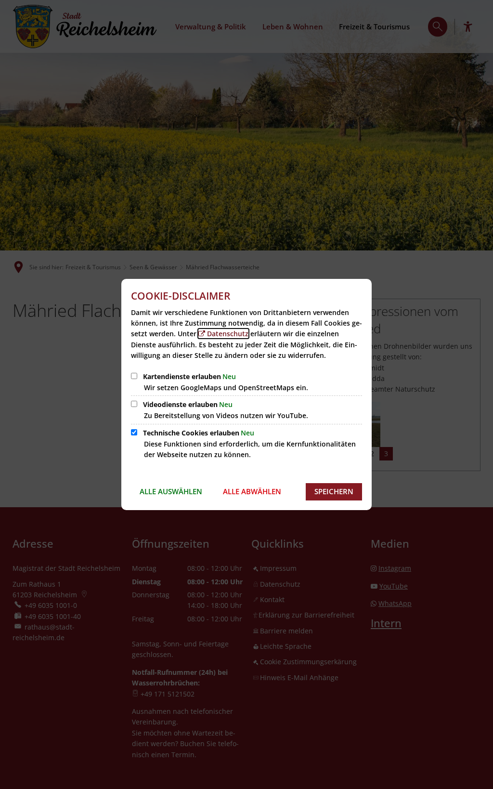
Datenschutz (227, 333)
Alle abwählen (252, 491)
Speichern (333, 491)
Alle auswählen (171, 491)
